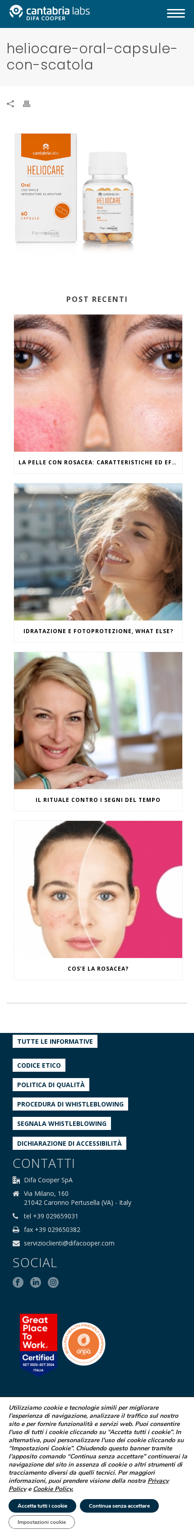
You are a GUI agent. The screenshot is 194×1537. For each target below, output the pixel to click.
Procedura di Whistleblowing (70, 1104)
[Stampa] (31, 103)
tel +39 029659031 (51, 1216)
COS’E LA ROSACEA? (98, 968)
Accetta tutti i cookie (42, 1505)
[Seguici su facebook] (18, 1283)
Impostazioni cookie (42, 1522)
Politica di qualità (51, 1084)
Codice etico (39, 1065)
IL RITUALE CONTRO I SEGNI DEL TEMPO (98, 800)
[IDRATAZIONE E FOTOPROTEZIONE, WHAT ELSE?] (98, 551)
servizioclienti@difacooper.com (69, 1243)
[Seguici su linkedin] (35, 1283)
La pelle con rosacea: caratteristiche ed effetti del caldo (100, 462)
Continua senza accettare (119, 1505)
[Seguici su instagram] (53, 1283)
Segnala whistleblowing (61, 1123)
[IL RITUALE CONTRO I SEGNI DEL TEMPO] (98, 720)
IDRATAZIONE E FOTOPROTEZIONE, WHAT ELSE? (98, 631)
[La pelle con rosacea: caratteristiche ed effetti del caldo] (98, 383)
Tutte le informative (55, 1041)
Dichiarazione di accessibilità (69, 1143)
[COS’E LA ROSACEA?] (98, 889)
